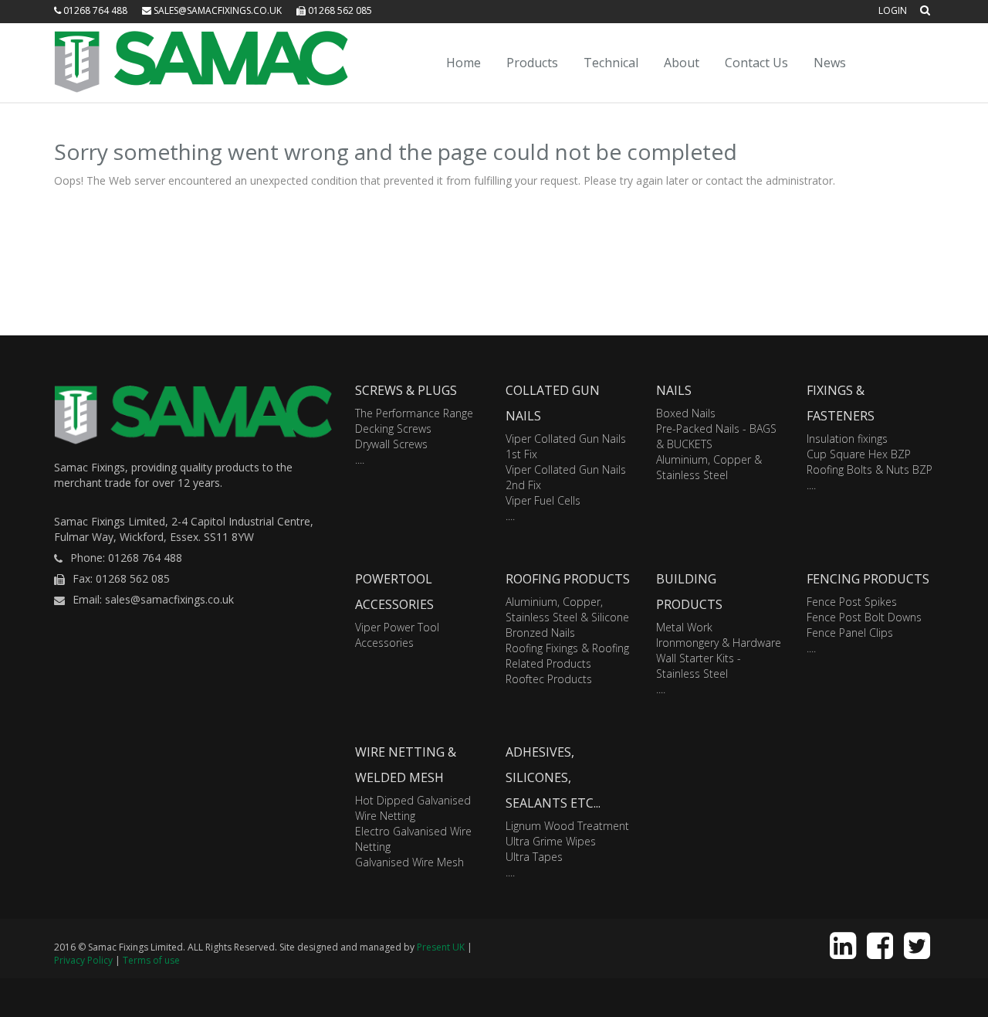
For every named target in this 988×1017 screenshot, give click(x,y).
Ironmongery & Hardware (718, 642)
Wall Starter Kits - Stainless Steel (698, 666)
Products (532, 62)
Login (892, 10)
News (830, 62)
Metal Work (684, 627)
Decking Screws (393, 428)
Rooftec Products (549, 679)
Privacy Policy (83, 960)
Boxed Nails (686, 413)
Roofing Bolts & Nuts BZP (869, 469)
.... (359, 459)
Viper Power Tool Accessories (397, 635)
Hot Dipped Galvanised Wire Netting (413, 808)
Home (463, 62)
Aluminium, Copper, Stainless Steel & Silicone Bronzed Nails (567, 617)
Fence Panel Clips (850, 632)
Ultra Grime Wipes (551, 841)
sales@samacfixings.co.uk (216, 10)
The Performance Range (414, 413)
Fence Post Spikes (852, 601)
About (681, 62)
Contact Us (756, 62)
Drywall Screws (391, 444)
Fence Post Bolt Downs (864, 617)
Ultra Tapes (534, 856)
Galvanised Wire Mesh (409, 862)
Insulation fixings (847, 438)
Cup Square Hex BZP (859, 454)
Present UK (441, 947)
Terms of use (151, 960)
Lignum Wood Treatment (567, 825)
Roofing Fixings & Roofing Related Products (567, 656)
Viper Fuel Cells (543, 500)
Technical (611, 62)
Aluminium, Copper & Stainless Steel (709, 467)
